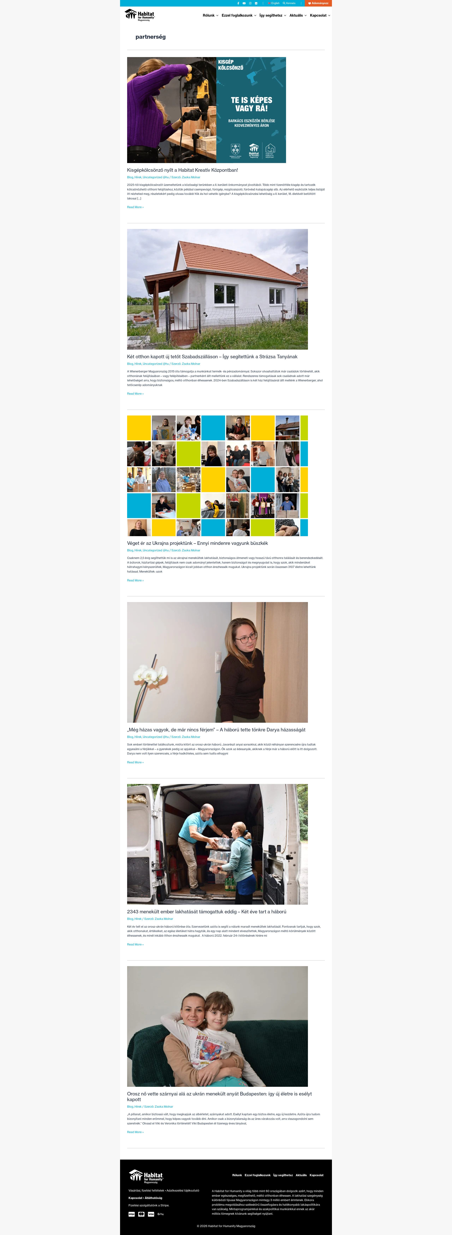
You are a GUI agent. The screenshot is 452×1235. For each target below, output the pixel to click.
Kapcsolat (135, 1198)
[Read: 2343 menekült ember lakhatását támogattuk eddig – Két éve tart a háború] (217, 844)
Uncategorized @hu (156, 177)
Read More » (135, 207)
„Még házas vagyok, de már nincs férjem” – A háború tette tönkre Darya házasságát (216, 729)
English (275, 3)
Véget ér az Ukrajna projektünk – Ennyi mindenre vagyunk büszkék (197, 543)
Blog (130, 177)
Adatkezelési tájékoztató (182, 1190)
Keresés (290, 3)
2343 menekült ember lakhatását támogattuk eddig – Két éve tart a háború (206, 911)
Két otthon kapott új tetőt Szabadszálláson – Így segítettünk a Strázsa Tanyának (212, 356)
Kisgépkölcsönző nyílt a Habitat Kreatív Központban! (182, 170)
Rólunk (237, 1175)
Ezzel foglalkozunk (257, 1175)
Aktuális (301, 1175)
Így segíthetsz (283, 1175)
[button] (318, 3)
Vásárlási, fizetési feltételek (147, 1190)
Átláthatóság (153, 1198)
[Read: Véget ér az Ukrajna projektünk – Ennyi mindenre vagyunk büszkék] (217, 475)
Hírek (138, 177)
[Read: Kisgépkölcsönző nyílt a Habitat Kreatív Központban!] (206, 109)
